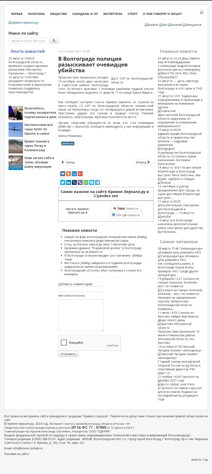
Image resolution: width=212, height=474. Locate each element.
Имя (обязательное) (71, 295)
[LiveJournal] (74, 182)
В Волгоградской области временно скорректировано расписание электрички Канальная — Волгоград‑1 (28, 65)
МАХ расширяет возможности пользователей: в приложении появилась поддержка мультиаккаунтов (30, 84)
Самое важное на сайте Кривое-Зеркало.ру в (106, 191)
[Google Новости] (126, 215)
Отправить (68, 354)
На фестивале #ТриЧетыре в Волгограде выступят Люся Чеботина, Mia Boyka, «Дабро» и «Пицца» (179, 182)
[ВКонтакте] (62, 173)
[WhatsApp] (85, 182)
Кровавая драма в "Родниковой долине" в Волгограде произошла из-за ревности (102, 250)
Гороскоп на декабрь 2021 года (180, 388)
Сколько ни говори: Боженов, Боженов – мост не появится (178, 294)
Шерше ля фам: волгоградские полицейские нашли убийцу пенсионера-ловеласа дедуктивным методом (105, 238)
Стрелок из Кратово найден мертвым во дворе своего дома (178, 328)
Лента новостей (28, 51)
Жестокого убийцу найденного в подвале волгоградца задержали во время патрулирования (102, 265)
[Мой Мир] (74, 173)
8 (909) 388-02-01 (44, 439)
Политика (36, 14)
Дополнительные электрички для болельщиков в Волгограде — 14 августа (180, 216)
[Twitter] (62, 182)
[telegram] (97, 182)
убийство (67, 143)
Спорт (132, 14)
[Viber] (80, 182)
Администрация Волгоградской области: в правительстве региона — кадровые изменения (180, 147)
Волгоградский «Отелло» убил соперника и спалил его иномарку (103, 272)
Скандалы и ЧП (85, 14)
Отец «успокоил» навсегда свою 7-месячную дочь (99, 244)
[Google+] (80, 173)
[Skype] (91, 182)
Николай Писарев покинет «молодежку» (180, 360)
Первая (16, 14)
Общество (58, 14)
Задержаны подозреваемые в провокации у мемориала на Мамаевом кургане (180, 111)
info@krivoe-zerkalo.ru (28, 448)
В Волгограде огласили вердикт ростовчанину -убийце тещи (103, 257)
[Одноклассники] (68, 173)
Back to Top (199, 460)
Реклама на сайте (16, 454)
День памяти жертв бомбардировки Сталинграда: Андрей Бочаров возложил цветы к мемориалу (180, 75)
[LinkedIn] (68, 182)
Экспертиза (112, 14)
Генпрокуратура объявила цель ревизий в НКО (180, 261)
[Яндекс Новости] (126, 208)
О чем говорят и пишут (162, 14)
